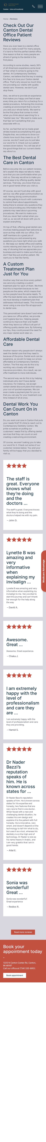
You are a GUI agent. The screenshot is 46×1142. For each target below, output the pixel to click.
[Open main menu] (40, 6)
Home (5, 19)
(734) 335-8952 (27, 968)
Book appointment (14, 975)
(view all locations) (16, 9)
